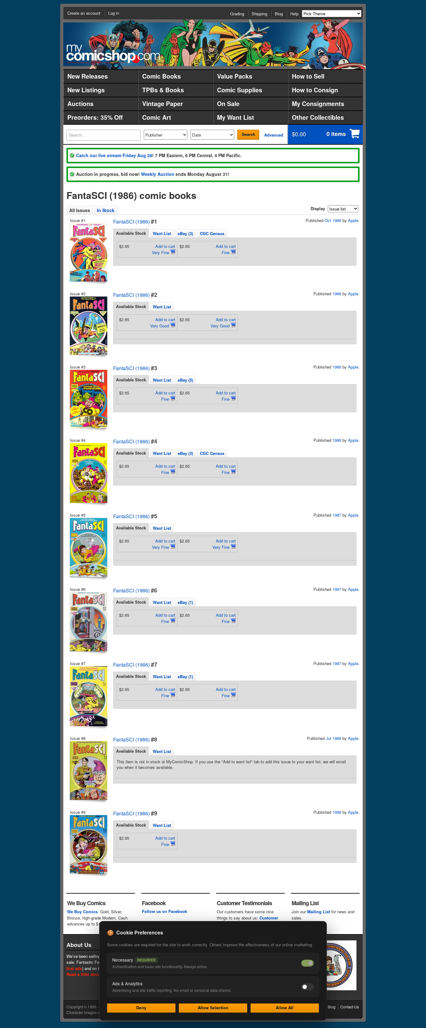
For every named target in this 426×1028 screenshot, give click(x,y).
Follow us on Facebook (164, 911)
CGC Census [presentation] (212, 233)
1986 (336, 294)
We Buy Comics (82, 912)
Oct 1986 (333, 220)
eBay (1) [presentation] (185, 602)
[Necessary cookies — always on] (307, 963)
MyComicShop (113, 53)
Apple (353, 220)
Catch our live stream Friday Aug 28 (114, 155)
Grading (237, 14)
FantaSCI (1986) (131, 221)
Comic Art (156, 117)
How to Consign (315, 89)
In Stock (105, 210)
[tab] (131, 233)
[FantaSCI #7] (88, 696)
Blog (279, 14)
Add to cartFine (226, 249)
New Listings (86, 89)
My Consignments (318, 103)
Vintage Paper (162, 103)
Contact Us (349, 1006)
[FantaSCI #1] (88, 252)
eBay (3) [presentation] (185, 233)
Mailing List (318, 912)
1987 (336, 515)
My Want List (235, 117)
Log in (113, 13)
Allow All (284, 1008)
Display (318, 208)
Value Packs (234, 76)
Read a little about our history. (95, 974)
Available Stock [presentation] (131, 233)
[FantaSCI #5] (88, 547)
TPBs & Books (163, 89)
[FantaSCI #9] (88, 844)
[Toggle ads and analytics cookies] (307, 986)
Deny (141, 1008)
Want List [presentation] (162, 233)
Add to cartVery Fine (163, 249)
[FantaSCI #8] (88, 770)
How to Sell (308, 76)
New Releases (87, 76)
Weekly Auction (157, 174)
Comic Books (161, 76)
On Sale (228, 103)
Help (294, 14)
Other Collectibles (318, 117)
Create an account (83, 13)
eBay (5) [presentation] (185, 380)
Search (248, 134)
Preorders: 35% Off (95, 117)
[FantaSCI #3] (88, 399)
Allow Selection (213, 1008)
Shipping (259, 14)
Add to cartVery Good (162, 322)
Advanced (273, 135)
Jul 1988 (333, 738)
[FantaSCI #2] (88, 326)
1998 (336, 812)
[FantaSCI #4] (88, 473)
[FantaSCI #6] (88, 621)
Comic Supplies (239, 89)
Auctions (80, 103)
